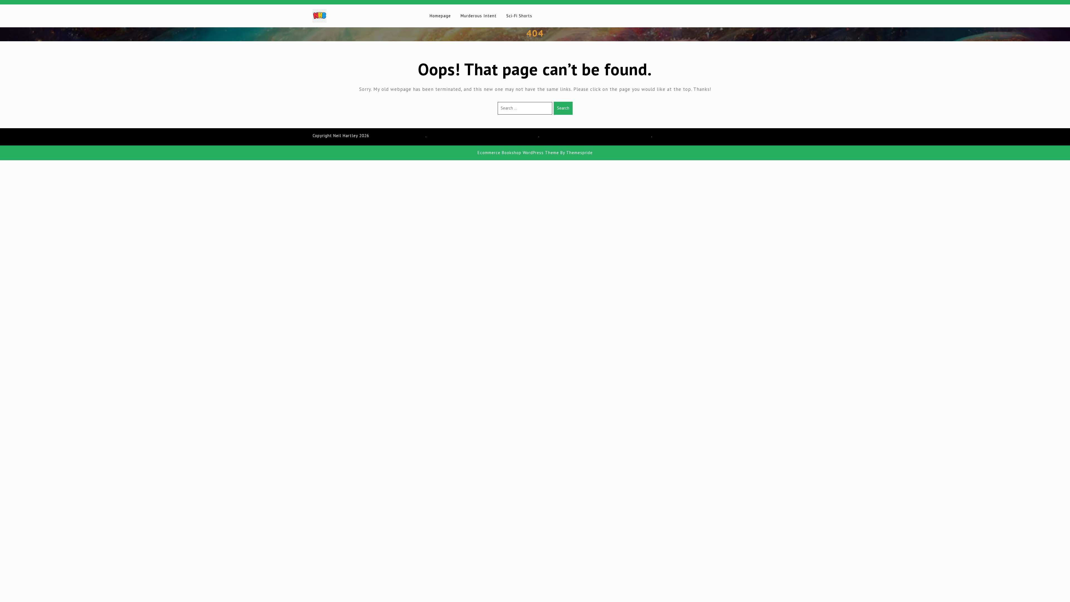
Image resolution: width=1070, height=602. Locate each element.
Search (563, 108)
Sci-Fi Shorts (519, 15)
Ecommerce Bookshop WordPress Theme (518, 152)
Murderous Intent (479, 15)
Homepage (440, 15)
